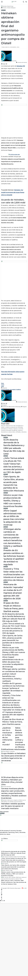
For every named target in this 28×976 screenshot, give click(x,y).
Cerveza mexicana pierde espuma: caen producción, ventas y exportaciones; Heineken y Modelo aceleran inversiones (14, 793)
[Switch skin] (23, 2)
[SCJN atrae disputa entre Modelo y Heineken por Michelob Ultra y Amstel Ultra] (14, 762)
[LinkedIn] (4, 64)
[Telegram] (6, 64)
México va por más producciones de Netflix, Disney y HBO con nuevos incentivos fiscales (13, 501)
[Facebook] (1, 64)
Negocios (3, 10)
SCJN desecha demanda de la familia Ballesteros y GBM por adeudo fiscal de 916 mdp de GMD (13, 853)
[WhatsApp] (5, 64)
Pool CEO (14, 60)
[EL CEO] (14, 1)
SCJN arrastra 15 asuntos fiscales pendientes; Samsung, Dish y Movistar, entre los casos (13, 832)
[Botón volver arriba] (0, 902)
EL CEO (25, 888)
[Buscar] (26, 2)
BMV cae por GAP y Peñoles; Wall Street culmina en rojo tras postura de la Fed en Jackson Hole (13, 882)
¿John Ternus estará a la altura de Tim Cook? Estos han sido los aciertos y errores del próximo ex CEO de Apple (13, 860)
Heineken (7, 389)
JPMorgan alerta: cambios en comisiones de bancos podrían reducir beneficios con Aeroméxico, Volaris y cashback (12, 537)
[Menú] (2, 2)
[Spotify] (1, 897)
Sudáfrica (18, 389)
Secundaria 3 (13, 389)
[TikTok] (1, 899)
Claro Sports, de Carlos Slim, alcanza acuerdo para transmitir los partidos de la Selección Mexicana (13, 866)
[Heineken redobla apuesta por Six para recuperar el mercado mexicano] (14, 801)
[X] (3, 64)
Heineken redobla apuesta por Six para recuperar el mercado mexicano (13, 806)
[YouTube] (1, 894)
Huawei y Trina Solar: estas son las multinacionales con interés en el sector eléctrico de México (13, 574)
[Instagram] (1, 896)
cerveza (3, 389)
